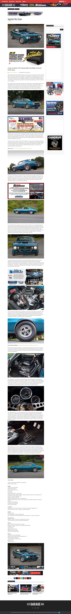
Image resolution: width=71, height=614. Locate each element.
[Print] (30, 578)
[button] (65, 1)
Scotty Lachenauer (13, 72)
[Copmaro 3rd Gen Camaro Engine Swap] (13, 588)
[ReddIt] (26, 578)
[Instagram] (61, 1)
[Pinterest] (19, 578)
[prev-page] (8, 596)
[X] (17, 578)
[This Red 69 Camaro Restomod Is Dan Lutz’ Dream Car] (26, 588)
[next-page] (9, 596)
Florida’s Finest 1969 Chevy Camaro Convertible (28, 345)
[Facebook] (60, 1)
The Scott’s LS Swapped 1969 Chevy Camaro (22, 148)
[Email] (28, 578)
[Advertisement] (53, 64)
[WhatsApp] (21, 578)
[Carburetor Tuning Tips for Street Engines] (38, 588)
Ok (59, 612)
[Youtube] (63, 1)
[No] (69, 612)
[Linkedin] (23, 578)
